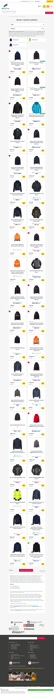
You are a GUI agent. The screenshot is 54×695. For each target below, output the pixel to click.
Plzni (30, 668)
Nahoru (11, 570)
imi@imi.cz (38, 1)
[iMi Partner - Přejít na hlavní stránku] (5, 6)
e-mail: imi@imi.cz (14, 647)
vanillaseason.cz (33, 656)
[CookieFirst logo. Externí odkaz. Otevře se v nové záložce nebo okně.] (1, 688)
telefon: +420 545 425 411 (15, 645)
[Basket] (51, 6)
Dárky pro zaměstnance (34, 645)
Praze (24, 668)
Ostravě (27, 668)
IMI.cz (10, 16)
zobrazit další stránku (26, 570)
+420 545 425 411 (24, 1)
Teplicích (33, 668)
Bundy (24, 16)
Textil (21, 16)
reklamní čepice (35, 606)
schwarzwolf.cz (32, 654)
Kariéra (12, 656)
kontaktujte (18, 610)
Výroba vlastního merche (34, 647)
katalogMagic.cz (33, 655)
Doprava (31, 650)
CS (40, 6)
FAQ (12, 659)
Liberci (37, 668)
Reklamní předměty (15, 16)
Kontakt (31, 648)
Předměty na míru (33, 646)
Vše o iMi (31, 644)
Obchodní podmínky (14, 654)
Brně (17, 668)
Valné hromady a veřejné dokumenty (18, 655)
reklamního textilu (41, 31)
